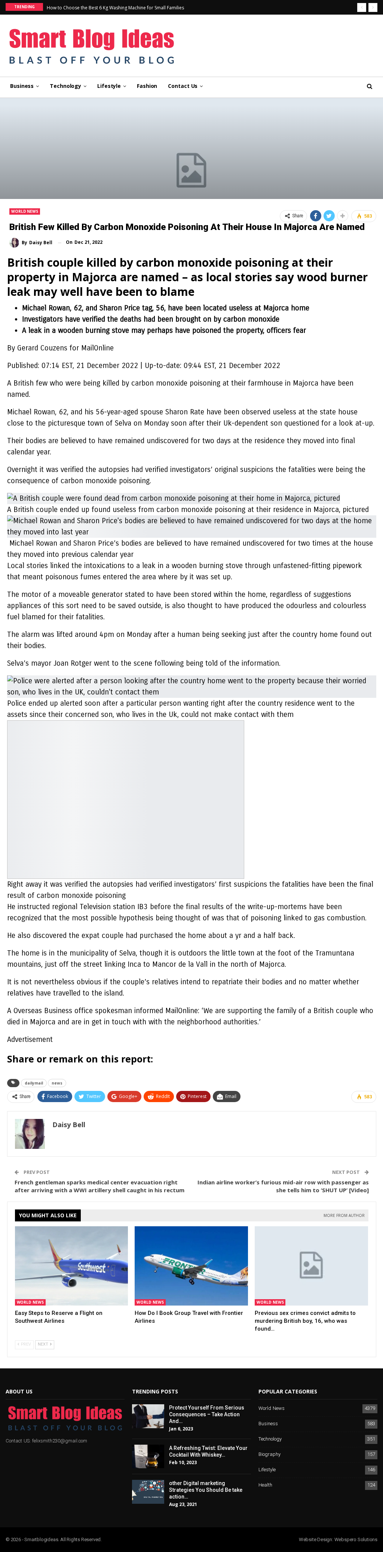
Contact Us (182, 85)
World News (24, 211)
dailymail (34, 1083)
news (57, 1083)
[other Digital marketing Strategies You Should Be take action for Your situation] (148, 1492)
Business (22, 85)
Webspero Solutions (355, 1539)
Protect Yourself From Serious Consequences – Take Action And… (206, 1414)
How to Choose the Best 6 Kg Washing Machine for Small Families (115, 7)
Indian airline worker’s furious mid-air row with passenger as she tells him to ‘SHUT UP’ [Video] (283, 1186)
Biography (269, 1455)
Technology (65, 85)
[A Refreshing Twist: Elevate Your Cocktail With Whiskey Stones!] (148, 1457)
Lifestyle (109, 85)
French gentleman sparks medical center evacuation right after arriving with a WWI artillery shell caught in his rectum (99, 1186)
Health (265, 1485)
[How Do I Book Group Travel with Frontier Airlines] (191, 1266)
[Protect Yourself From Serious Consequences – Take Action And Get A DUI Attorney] (148, 1416)
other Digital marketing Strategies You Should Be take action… (205, 1490)
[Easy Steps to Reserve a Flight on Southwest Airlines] (71, 1266)
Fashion (147, 85)
